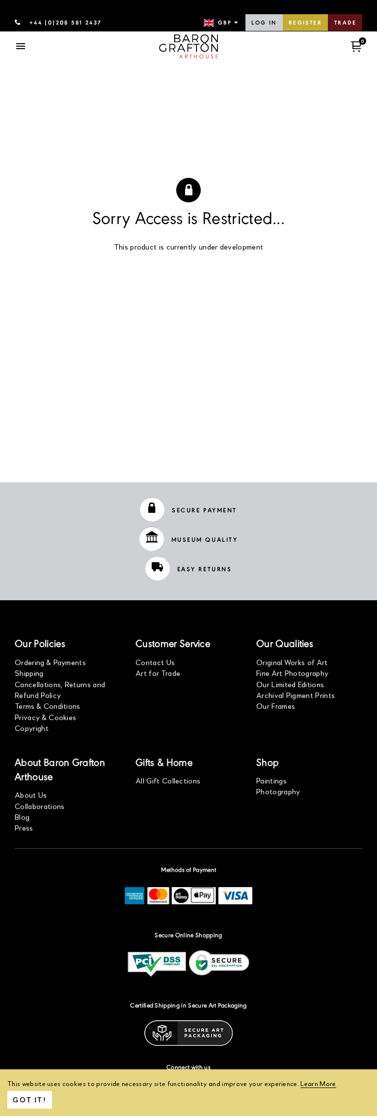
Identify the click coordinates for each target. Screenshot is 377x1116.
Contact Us (155, 662)
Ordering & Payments (50, 662)
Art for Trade (157, 672)
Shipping (29, 672)
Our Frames (275, 705)
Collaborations (39, 805)
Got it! (30, 1099)
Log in (263, 23)
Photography (278, 791)
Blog (22, 816)
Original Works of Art (292, 662)
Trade (345, 23)
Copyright (32, 727)
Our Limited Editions (290, 684)
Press (24, 827)
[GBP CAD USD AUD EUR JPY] (222, 23)
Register (305, 23)
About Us (31, 794)
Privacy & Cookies (45, 717)
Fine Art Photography (292, 672)
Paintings (271, 780)
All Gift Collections (167, 780)
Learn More (318, 1083)
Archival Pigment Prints (295, 694)
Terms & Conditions (48, 705)
